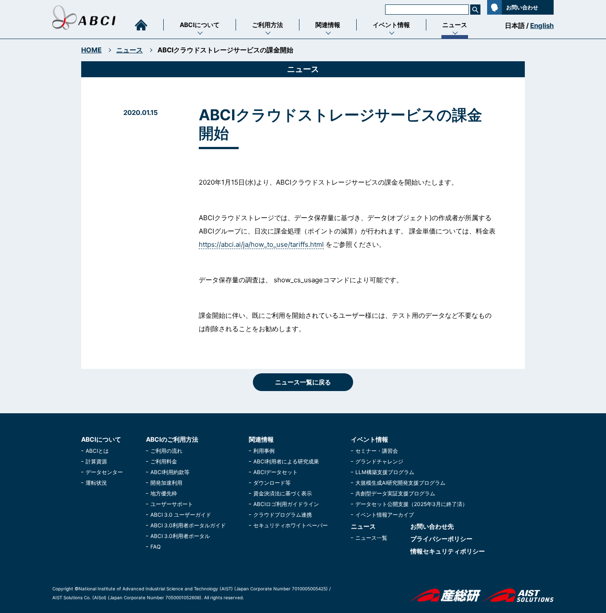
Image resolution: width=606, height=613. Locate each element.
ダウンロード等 (272, 482)
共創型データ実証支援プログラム (395, 493)
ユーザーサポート (171, 504)
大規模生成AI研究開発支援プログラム (400, 482)
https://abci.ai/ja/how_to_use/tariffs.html (261, 244)
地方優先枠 (163, 493)
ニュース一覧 (371, 537)
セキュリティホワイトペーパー (290, 525)
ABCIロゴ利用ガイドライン (286, 504)
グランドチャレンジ (379, 461)
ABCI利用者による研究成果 (286, 461)
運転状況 (96, 482)
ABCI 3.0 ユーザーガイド (180, 514)
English (542, 25)
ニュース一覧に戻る (303, 382)
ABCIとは (97, 450)
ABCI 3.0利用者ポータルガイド (188, 525)
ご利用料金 (163, 461)
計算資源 (96, 461)
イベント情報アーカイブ (384, 514)
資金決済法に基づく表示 (282, 493)
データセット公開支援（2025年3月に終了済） (411, 504)
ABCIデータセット (275, 472)
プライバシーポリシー (441, 538)
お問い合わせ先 (432, 526)
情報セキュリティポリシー (447, 551)
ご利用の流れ (166, 450)
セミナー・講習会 (376, 450)
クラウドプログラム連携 (282, 514)
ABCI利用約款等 (169, 472)
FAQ (155, 546)
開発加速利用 (166, 482)
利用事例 (264, 450)
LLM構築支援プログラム (384, 472)
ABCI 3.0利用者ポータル (180, 536)
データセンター (104, 472)
